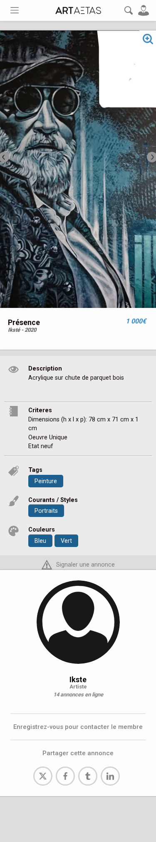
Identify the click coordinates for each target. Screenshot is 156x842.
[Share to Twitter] (42, 776)
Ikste (78, 679)
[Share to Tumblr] (87, 776)
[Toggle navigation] (15, 10)
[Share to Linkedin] (110, 776)
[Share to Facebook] (65, 776)
